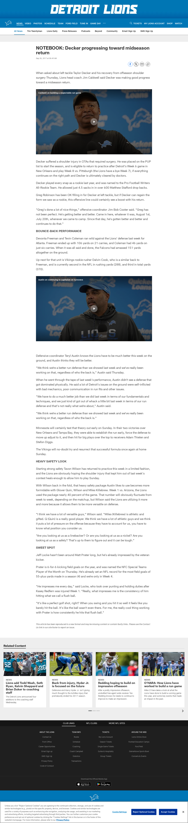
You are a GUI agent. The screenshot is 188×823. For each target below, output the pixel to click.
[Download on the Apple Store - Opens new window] (83, 784)
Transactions (76, 761)
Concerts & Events (139, 756)
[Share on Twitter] (136, 66)
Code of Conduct (47, 766)
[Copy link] (148, 64)
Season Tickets (106, 742)
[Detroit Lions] (94, 798)
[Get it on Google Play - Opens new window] (103, 785)
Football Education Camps (139, 742)
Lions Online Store (139, 737)
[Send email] (142, 66)
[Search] (131, 23)
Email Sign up (46, 751)
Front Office (47, 742)
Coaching (76, 746)
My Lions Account (106, 737)
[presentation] (183, 711)
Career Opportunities (47, 746)
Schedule (76, 742)
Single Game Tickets (106, 746)
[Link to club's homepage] (8, 23)
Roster (76, 737)
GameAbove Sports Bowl (139, 751)
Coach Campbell (76, 751)
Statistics (76, 756)
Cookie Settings (119, 812)
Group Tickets (105, 756)
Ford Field (139, 746)
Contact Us (46, 737)
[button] (94, 121)
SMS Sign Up (47, 756)
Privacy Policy (46, 761)
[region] (94, 812)
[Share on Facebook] (130, 66)
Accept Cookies (168, 812)
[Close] (183, 812)
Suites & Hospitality (106, 751)
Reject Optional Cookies (144, 812)
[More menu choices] (104, 23)
